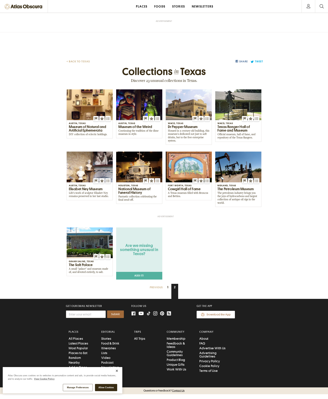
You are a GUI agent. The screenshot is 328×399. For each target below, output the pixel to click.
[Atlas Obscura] (24, 7)
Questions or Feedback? (164, 390)
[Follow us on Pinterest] (162, 313)
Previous (156, 287)
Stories (106, 338)
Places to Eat (78, 353)
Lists (104, 353)
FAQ (202, 343)
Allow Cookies (106, 387)
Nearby (74, 362)
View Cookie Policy (44, 379)
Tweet (259, 61)
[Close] (117, 371)
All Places (76, 338)
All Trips (139, 338)
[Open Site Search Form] (321, 6)
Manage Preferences (78, 387)
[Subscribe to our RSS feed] (169, 313)
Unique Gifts (176, 364)
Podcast (107, 362)
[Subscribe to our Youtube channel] (141, 313)
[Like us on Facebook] (133, 313)
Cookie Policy (209, 366)
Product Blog (176, 359)
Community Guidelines (175, 353)
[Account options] (308, 6)
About (203, 338)
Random (75, 357)
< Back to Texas (78, 61)
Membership (176, 338)
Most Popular (78, 348)
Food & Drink (110, 343)
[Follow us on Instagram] (155, 313)
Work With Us (176, 369)
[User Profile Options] (308, 6)
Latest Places (78, 343)
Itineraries (108, 348)
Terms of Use (208, 370)
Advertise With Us (212, 348)
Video (106, 357)
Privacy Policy (209, 361)
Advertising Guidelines (207, 354)
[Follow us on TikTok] (149, 314)
